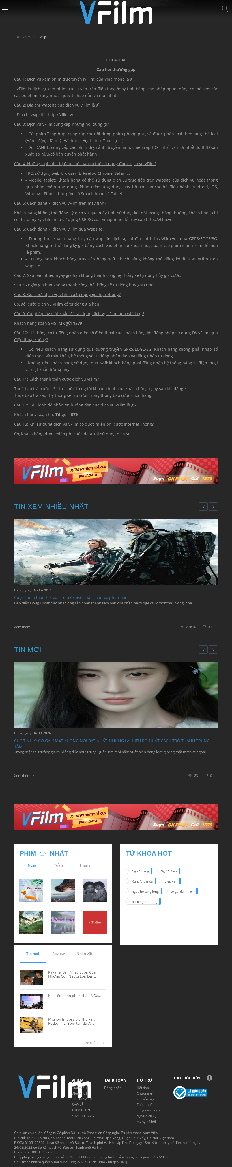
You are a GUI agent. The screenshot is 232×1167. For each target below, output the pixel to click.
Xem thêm (22, 626)
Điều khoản (80, 1093)
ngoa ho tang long (145, 891)
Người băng (140, 871)
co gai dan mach (182, 891)
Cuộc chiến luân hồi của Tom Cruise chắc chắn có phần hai (70, 597)
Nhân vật (84, 953)
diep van (171, 881)
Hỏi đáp (143, 1087)
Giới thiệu (79, 1087)
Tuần (58, 865)
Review (58, 953)
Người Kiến (169, 871)
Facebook (209, 1078)
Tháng (85, 865)
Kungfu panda (142, 881)
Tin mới (32, 953)
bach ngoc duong (144, 901)
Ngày (32, 865)
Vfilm (26, 36)
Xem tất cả (92, 1042)
